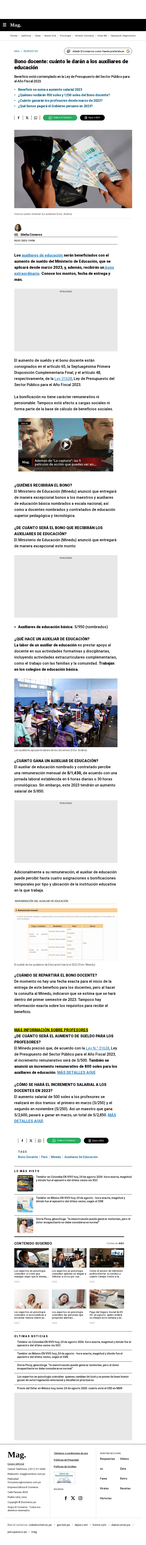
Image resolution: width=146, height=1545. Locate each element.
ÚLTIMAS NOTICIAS (31, 1336)
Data (123, 1468)
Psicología (65, 36)
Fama (103, 1478)
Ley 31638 (63, 378)
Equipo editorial (16, 1464)
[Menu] (6, 25)
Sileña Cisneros (31, 234)
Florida (13, 36)
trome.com (99, 1524)
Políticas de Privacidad (66, 1460)
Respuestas (107, 1458)
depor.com (81, 1524)
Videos (124, 1458)
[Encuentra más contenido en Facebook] (18, 117)
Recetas (125, 1488)
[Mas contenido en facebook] (65, 1498)
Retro (123, 1478)
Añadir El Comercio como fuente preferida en (98, 51)
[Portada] (17, 1461)
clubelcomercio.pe (40, 1524)
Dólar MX (102, 36)
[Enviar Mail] (16, 234)
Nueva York (50, 36)
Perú (44, 1157)
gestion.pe (63, 1524)
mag (34, 1531)
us (101, 1468)
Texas (38, 36)
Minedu (56, 1157)
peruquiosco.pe (17, 1531)
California (26, 36)
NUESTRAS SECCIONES (110, 1453)
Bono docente (28, 1157)
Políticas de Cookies (65, 1466)
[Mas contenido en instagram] (80, 1498)
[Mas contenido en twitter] (73, 1498)
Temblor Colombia (84, 36)
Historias (106, 1498)
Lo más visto (27, 1171)
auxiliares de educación (81, 1157)
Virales (104, 1488)
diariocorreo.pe (121, 1524)
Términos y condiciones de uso (71, 1453)
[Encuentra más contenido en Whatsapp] (35, 117)
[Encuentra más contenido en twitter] (27, 117)
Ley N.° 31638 (97, 1048)
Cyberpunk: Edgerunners (123, 36)
